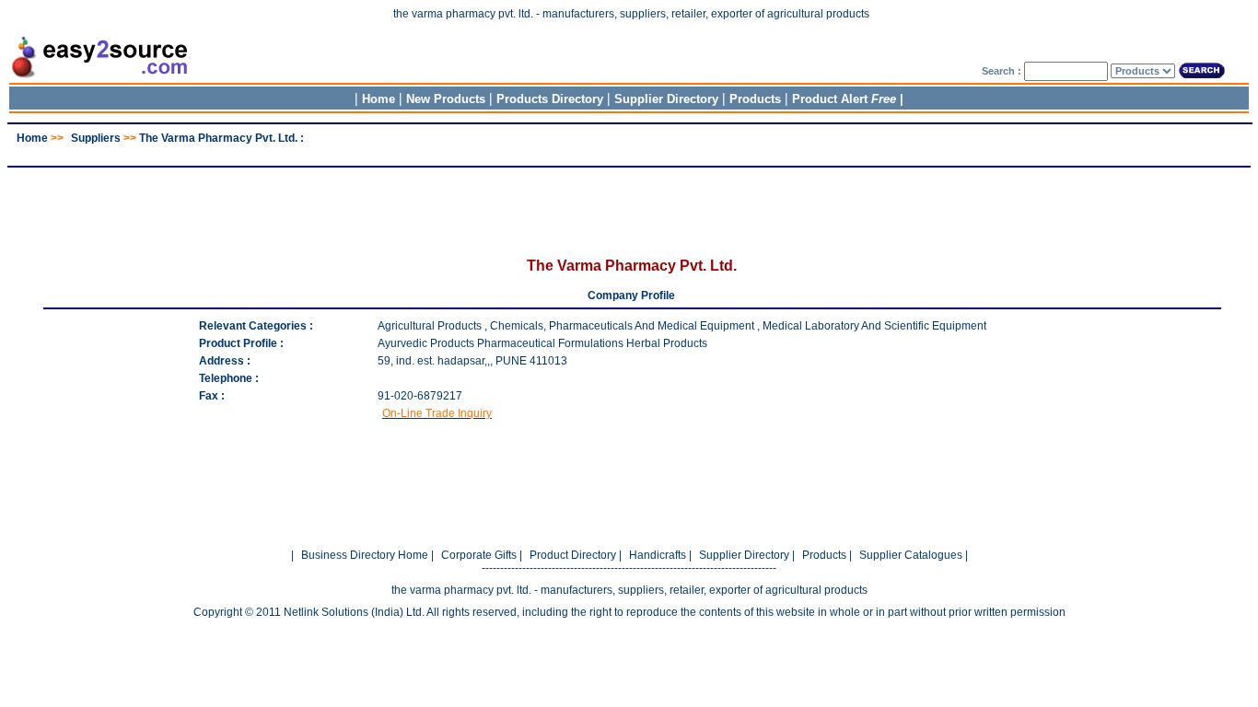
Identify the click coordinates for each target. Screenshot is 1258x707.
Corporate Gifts (479, 555)
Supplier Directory (668, 99)
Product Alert (844, 99)
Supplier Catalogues (910, 555)
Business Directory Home (364, 555)
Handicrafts (657, 555)
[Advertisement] (629, 151)
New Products (445, 99)
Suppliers (96, 138)
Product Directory (573, 555)
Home (378, 99)
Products (755, 99)
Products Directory (549, 99)
